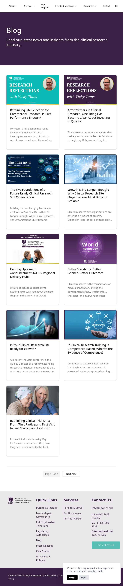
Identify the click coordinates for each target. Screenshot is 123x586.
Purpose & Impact (46, 507)
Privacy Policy (51, 575)
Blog (38, 540)
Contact (106, 6)
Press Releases (44, 545)
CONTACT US (106, 545)
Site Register (45, 6)
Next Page (71, 473)
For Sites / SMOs (73, 507)
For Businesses (72, 513)
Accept (72, 577)
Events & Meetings (64, 6)
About (12, 6)
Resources (89, 6)
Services (28, 6)
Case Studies (43, 551)
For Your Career (73, 518)
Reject (84, 577)
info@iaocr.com (102, 508)
